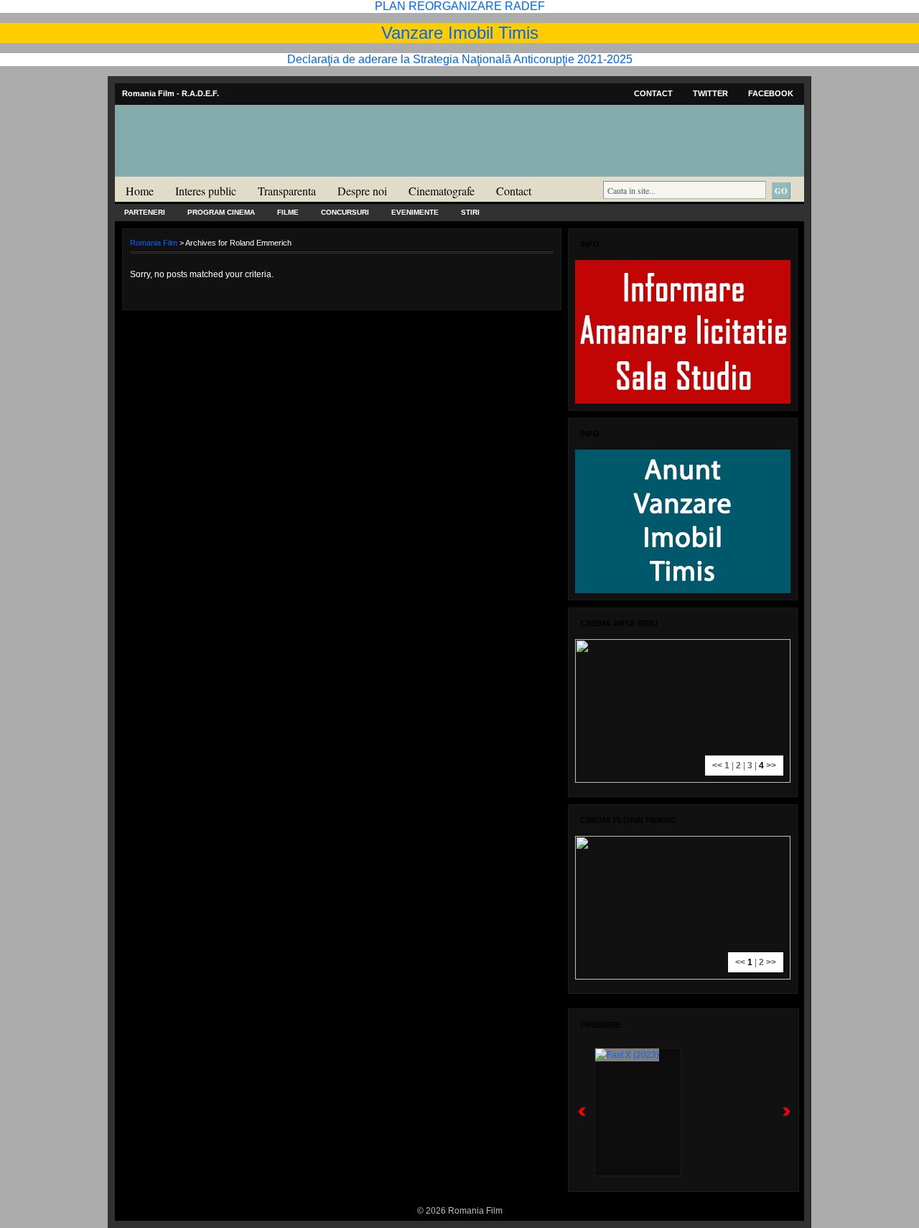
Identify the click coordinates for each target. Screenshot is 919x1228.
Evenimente (415, 212)
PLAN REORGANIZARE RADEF (460, 6)
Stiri (470, 212)
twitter (710, 93)
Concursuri (345, 212)
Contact (653, 93)
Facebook (770, 93)
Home (140, 190)
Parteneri (144, 212)
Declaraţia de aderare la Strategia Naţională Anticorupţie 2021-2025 (460, 59)
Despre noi (362, 190)
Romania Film (226, 169)
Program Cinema (221, 212)
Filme (288, 212)
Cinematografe (442, 190)
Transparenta (287, 190)
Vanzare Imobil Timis (459, 32)
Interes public (205, 190)
